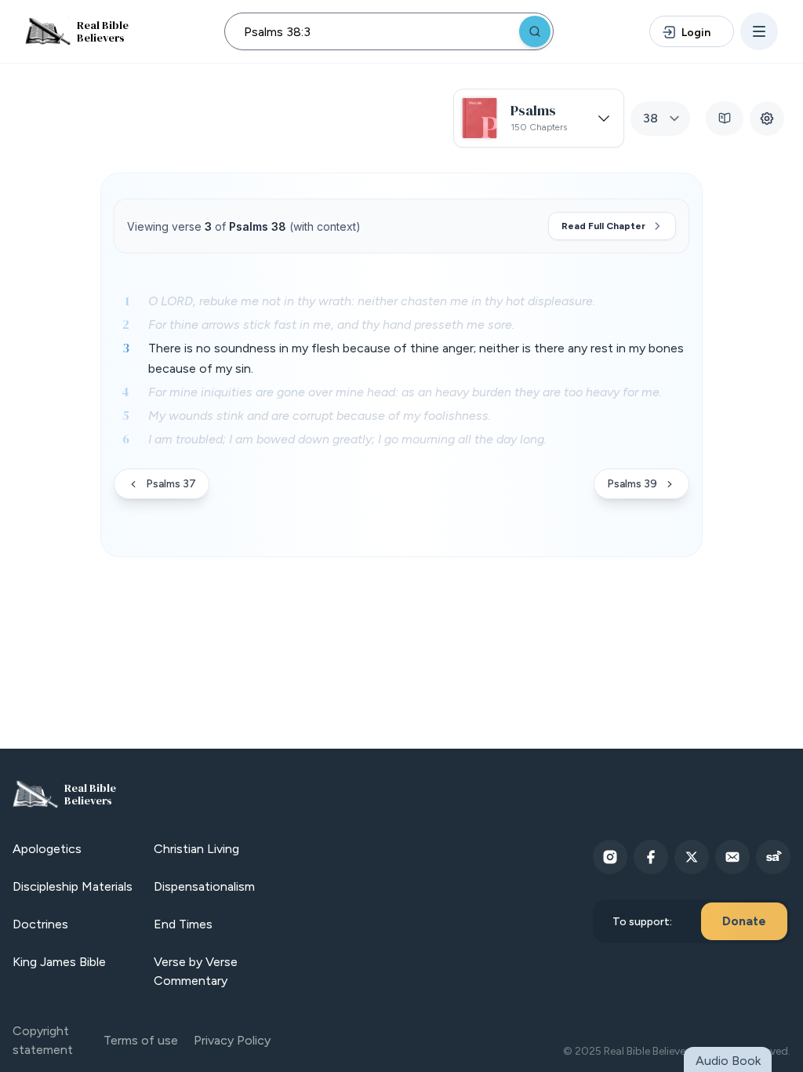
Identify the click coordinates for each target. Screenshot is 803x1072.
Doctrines (40, 924)
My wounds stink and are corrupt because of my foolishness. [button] (319, 415)
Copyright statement (43, 1040)
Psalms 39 (632, 483)
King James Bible (59, 961)
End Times (183, 924)
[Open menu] (759, 31)
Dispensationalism (204, 886)
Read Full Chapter (603, 226)
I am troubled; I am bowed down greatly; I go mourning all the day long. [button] (347, 439)
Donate (744, 920)
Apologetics (47, 848)
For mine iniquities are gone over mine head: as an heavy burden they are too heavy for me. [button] (405, 392)
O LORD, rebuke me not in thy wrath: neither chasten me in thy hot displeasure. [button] (371, 301)
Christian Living (196, 848)
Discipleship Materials (73, 886)
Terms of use (141, 1040)
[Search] (534, 31)
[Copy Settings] (767, 118)
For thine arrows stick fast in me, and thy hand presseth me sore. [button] (331, 324)
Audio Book (728, 1060)
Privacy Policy (232, 1040)
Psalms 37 (171, 483)
